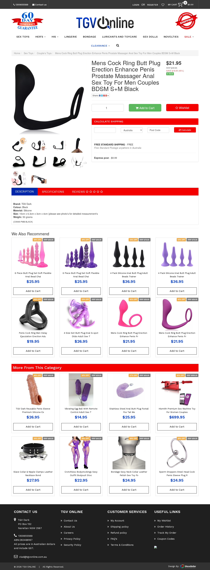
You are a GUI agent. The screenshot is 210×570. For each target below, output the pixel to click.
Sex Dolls (150, 36)
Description (24, 191)
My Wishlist (164, 520)
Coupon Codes (166, 538)
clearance (99, 45)
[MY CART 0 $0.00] (195, 5)
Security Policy (72, 544)
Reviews (79, 191)
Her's (39, 36)
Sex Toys (22, 36)
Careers (69, 532)
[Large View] (19, 145)
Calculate (186, 130)
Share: (96, 95)
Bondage (89, 36)
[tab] (24, 191)
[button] (182, 107)
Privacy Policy (72, 538)
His (54, 36)
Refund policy (119, 532)
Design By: (173, 566)
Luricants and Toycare (119, 36)
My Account (117, 520)
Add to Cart (146, 108)
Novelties (171, 36)
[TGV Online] (105, 23)
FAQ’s (114, 538)
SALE (188, 36)
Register (152, 5)
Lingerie (70, 36)
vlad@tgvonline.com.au (33, 556)
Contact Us (70, 520)
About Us (69, 526)
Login (135, 5)
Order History (165, 526)
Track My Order (166, 532)
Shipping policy (120, 526)
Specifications (53, 191)
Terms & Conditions (122, 544)
